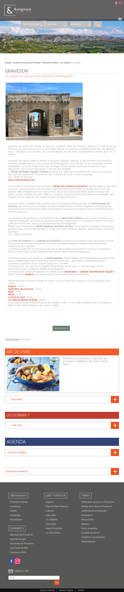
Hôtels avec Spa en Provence (96, 506)
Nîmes (11, 294)
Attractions (87, 515)
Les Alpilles (51, 519)
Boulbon (30, 274)
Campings (15, 515)
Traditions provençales (93, 537)
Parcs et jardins (89, 528)
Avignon (12, 286)
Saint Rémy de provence (20, 289)
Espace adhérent (47, 590)
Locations (15, 506)
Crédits (81, 590)
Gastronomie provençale (94, 510)
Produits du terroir (90, 532)
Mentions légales (66, 590)
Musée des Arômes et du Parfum (71, 186)
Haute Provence (54, 528)
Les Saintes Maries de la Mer (23, 300)
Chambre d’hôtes (19, 502)
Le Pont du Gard (16, 297)
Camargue (51, 524)
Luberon (50, 510)
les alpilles (61, 328)
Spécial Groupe (18, 539)
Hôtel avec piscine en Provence (97, 502)
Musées (85, 524)
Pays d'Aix (51, 515)
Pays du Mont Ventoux (57, 506)
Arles (11, 291)
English (119, 3)
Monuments (87, 519)
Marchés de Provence (21, 534)
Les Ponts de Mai (19, 548)
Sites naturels (88, 541)
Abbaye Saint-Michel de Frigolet (97, 271)
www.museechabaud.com (21, 179)
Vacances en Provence (22, 543)
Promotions (16, 519)
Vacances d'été (18, 552)
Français (115, 3)
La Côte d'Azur (53, 532)
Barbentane (70, 271)
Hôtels (13, 510)
